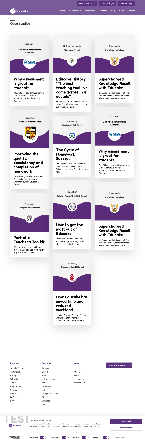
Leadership (79, 379)
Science (45, 376)
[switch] (65, 437)
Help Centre (15, 386)
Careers (13, 394)
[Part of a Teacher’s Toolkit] (29, 225)
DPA (12, 401)
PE (43, 397)
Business (46, 401)
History (45, 390)
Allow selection (126, 428)
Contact (13, 390)
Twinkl (77, 376)
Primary (45, 368)
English (45, 372)
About (13, 383)
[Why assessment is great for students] (29, 70)
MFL (44, 405)
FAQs (12, 397)
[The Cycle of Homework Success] (72, 146)
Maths (44, 383)
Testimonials (15, 372)
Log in (76, 368)
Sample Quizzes (17, 368)
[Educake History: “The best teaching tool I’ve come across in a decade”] (72, 73)
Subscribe (14, 379)
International (79, 383)
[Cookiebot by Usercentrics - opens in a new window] (15, 437)
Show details (119, 437)
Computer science (50, 394)
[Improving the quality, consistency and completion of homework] (29, 149)
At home (77, 372)
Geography (47, 386)
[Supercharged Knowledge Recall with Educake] (114, 69)
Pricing (13, 376)
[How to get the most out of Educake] (72, 214)
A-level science (49, 379)
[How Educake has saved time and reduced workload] (72, 289)
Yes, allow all (126, 421)
